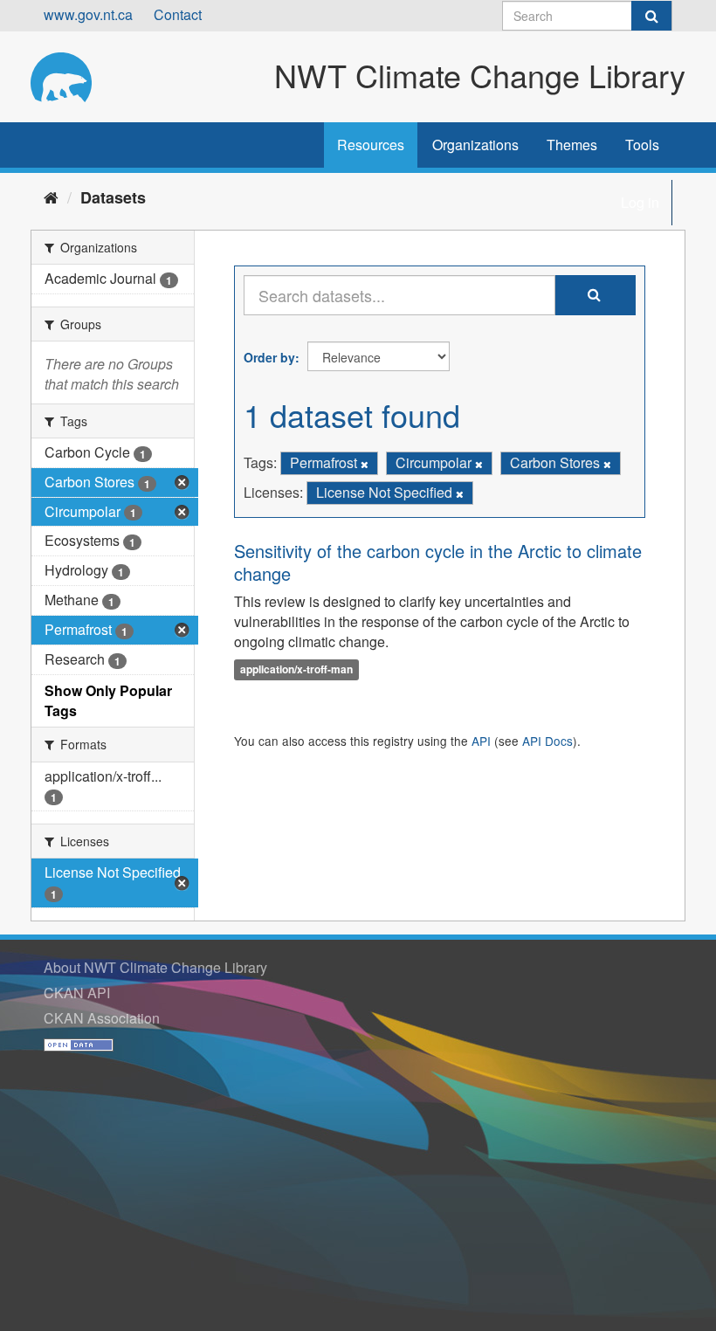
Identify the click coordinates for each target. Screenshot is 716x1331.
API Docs (547, 740)
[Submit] (651, 16)
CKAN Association (102, 1018)
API (481, 740)
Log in (640, 202)
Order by (269, 357)
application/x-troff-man (296, 669)
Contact (178, 14)
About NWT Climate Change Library (155, 967)
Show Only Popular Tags (108, 700)
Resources (370, 144)
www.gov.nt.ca (88, 14)
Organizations (475, 144)
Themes (572, 144)
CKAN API (77, 993)
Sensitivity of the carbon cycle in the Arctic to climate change (438, 562)
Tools (642, 144)
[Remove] (364, 464)
